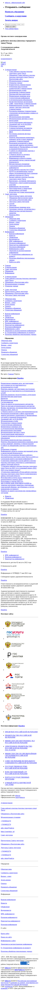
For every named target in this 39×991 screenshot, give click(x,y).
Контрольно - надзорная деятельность (22, 181)
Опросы (12, 226)
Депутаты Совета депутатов (19, 201)
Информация (9, 232)
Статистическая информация (19, 98)
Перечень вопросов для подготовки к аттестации (18, 395)
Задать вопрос (14, 224)
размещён (4, 988)
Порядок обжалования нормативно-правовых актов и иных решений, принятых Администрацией (22, 139)
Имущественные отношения (19, 164)
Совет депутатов (11, 194)
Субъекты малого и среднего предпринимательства (19, 155)
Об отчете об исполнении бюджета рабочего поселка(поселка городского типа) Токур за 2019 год (19, 456)
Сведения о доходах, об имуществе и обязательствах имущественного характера (22, 211)
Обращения (9, 217)
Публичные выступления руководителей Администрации (20, 87)
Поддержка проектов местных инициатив (16, 440)
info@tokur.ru (20, 797)
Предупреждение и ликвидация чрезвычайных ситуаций (20, 189)
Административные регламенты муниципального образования (20, 129)
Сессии (11, 203)
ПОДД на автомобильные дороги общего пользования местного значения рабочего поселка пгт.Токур (23, 173)
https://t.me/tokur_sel (7, 831)
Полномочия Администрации (19, 92)
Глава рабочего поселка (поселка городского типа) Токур (20, 72)
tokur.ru (17, 795)
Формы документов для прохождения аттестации (18, 408)
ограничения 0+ (6, 59)
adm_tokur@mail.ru (7, 828)
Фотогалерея (13, 120)
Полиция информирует (17, 243)
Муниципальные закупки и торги (21, 119)
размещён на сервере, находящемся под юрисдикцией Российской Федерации (19, 983)
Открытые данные (15, 83)
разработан (9, 986)
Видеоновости (14, 239)
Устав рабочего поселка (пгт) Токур (21, 169)
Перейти (20, 378)
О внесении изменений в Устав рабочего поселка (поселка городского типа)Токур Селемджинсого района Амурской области (18, 462)
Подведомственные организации (21, 102)
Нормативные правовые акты (19, 96)
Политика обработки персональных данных (20, 334)
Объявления (13, 237)
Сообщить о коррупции (17, 220)
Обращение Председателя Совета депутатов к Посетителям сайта (21, 199)
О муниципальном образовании (20, 100)
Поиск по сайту (6, 937)
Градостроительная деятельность (20, 122)
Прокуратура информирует (18, 245)
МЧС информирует (16, 241)
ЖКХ (11, 132)
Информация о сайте (16, 249)
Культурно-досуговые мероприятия (21, 192)
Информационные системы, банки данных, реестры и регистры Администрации (21, 107)
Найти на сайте (10, 26)
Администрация (11, 69)
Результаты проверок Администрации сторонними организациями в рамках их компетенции (23, 113)
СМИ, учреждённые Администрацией (22, 103)
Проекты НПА (14, 215)
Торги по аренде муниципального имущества (17, 404)
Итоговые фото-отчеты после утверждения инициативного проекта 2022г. (16, 478)
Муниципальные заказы (9, 400)
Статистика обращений (17, 230)
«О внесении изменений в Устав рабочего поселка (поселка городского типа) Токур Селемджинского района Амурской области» (19, 474)
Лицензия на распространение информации (20, 331)
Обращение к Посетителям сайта (16, 282)
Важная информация (16, 234)
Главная (8, 265)
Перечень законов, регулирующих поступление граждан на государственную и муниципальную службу (18, 391)
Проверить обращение (17, 228)
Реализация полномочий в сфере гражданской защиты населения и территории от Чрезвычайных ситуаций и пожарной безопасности (23, 146)
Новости (12, 235)
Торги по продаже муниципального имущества (18, 406)
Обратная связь (14, 218)
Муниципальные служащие (19, 81)
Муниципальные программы (19, 117)
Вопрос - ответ (14, 222)
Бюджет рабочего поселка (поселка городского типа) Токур (21, 178)
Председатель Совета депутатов (20, 196)
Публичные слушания (17, 126)
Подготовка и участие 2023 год (12, 481)
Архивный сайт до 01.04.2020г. (20, 124)
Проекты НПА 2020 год (9, 410)
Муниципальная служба (17, 90)
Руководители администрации (20, 85)
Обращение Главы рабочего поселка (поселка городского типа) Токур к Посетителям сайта (22, 77)
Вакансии (4, 398)
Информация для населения (19, 186)
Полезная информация (17, 247)
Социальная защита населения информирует (17, 459)
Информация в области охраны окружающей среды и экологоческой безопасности (22, 160)
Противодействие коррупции (19, 94)
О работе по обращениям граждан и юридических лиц (22, 151)
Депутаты (12, 205)
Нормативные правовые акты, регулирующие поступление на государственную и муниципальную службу (17, 385)
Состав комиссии (7, 402)
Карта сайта (5, 933)
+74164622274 (6, 821)
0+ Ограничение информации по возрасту (20, 332)
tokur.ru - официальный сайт (15, 2)
